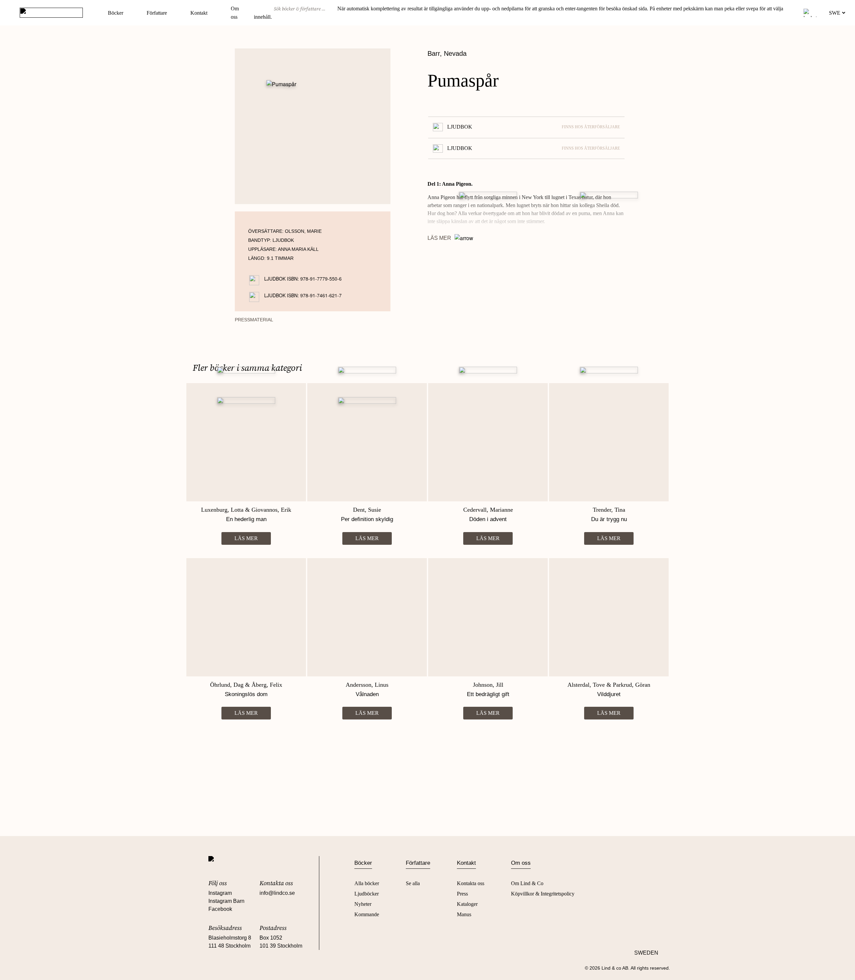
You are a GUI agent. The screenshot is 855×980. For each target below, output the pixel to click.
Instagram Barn (226, 901)
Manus (464, 914)
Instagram (220, 893)
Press (462, 893)
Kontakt (198, 13)
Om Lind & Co (527, 883)
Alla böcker (366, 883)
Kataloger (467, 904)
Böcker (115, 13)
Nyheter (362, 904)
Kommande (366, 914)
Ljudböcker (366, 893)
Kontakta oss (470, 883)
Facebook (220, 909)
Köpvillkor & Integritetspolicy (542, 893)
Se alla (413, 883)
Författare (157, 13)
